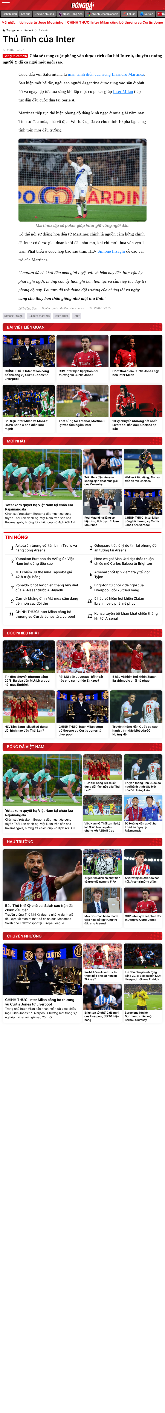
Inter (76, 315)
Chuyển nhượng (44, 13)
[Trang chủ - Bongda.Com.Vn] (82, 5)
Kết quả (25, 13)
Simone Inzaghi (111, 251)
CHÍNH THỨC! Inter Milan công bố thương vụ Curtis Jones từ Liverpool (97, 22)
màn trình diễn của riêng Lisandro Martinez (106, 74)
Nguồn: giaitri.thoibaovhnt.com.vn (63, 308)
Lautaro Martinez (39, 315)
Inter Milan (123, 91)
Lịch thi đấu (10, 13)
